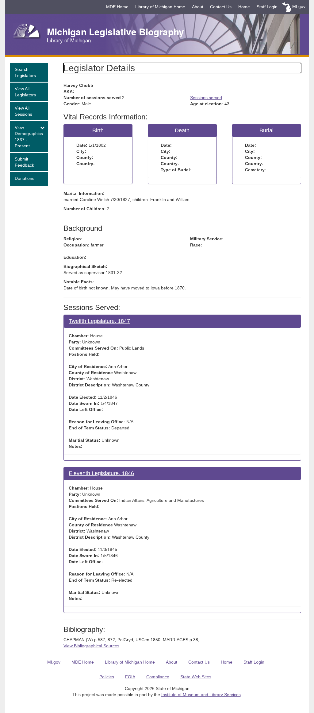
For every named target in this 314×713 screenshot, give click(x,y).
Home (244, 6)
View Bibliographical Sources (91, 645)
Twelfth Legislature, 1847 (99, 321)
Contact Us (221, 6)
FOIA (130, 676)
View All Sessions (23, 111)
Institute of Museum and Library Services (201, 694)
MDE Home (117, 6)
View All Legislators (25, 91)
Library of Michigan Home (160, 6)
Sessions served (206, 97)
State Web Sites (195, 676)
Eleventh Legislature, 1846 (101, 473)
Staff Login (267, 6)
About (197, 6)
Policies (106, 676)
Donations (24, 178)
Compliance (157, 676)
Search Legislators (25, 72)
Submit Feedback (24, 162)
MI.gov (298, 6)
